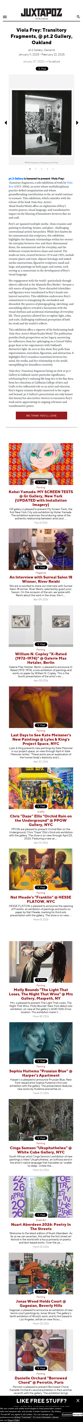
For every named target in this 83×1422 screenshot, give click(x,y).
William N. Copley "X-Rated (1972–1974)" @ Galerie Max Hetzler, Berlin (41, 658)
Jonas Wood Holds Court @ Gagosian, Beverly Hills (41, 1303)
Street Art (41, 1220)
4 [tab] (47, 169)
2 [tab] (36, 169)
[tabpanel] (41, 120)
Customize (67, 1414)
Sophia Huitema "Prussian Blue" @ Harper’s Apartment (40, 1073)
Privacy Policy (13, 1420)
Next (77, 123)
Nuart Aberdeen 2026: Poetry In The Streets (41, 1227)
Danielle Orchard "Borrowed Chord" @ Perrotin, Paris (41, 1380)
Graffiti (41, 812)
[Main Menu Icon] (5, 17)
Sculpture (54, 61)
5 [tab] (53, 169)
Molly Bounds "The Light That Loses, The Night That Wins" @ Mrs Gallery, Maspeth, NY (41, 994)
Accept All (78, 1414)
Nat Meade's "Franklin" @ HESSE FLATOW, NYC (40, 899)
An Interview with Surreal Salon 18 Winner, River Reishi (40, 579)
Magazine (41, 573)
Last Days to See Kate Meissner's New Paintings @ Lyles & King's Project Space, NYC (41, 739)
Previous (5, 123)
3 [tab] (41, 169)
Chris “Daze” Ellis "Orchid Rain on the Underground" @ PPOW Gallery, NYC (41, 820)
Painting (40, 488)
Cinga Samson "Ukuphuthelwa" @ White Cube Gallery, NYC (41, 1150)
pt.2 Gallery (16, 178)
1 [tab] (30, 169)
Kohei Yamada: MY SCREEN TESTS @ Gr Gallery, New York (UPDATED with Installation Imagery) (41, 498)
